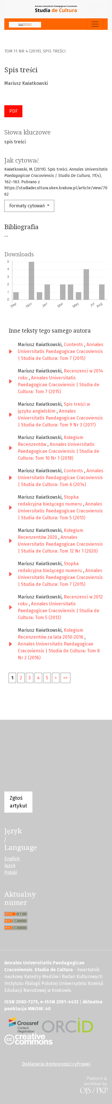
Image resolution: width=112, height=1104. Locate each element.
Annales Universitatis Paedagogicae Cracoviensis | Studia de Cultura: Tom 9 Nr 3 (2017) (60, 418)
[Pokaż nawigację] (95, 24)
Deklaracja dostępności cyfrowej (56, 1064)
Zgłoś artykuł (18, 802)
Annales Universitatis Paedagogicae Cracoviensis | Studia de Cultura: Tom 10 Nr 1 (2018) (58, 451)
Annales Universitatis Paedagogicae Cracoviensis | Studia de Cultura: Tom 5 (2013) (60, 510)
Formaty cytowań (27, 205)
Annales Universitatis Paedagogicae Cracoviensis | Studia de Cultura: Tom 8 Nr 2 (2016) (59, 650)
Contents (74, 344)
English (12, 858)
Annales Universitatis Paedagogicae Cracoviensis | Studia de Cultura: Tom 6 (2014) (60, 477)
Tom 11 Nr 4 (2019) (22, 51)
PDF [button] (13, 111)
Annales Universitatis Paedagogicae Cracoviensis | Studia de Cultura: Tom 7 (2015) (60, 351)
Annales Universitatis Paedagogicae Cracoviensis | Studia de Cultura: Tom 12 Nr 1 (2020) (60, 544)
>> (65, 677)
